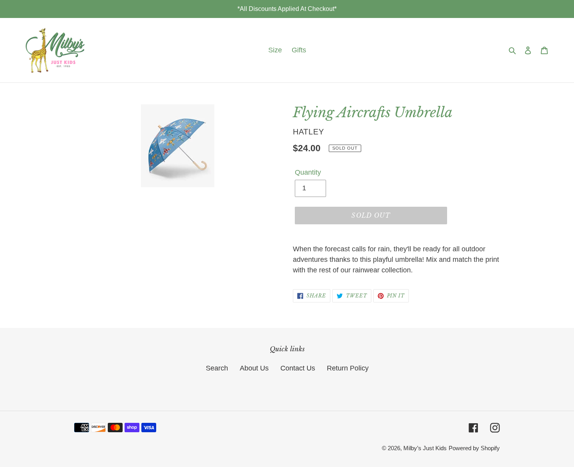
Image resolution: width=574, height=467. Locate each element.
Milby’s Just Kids (425, 448)
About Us (254, 368)
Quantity (308, 172)
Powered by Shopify (474, 448)
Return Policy (348, 368)
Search (217, 368)
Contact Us (297, 368)
